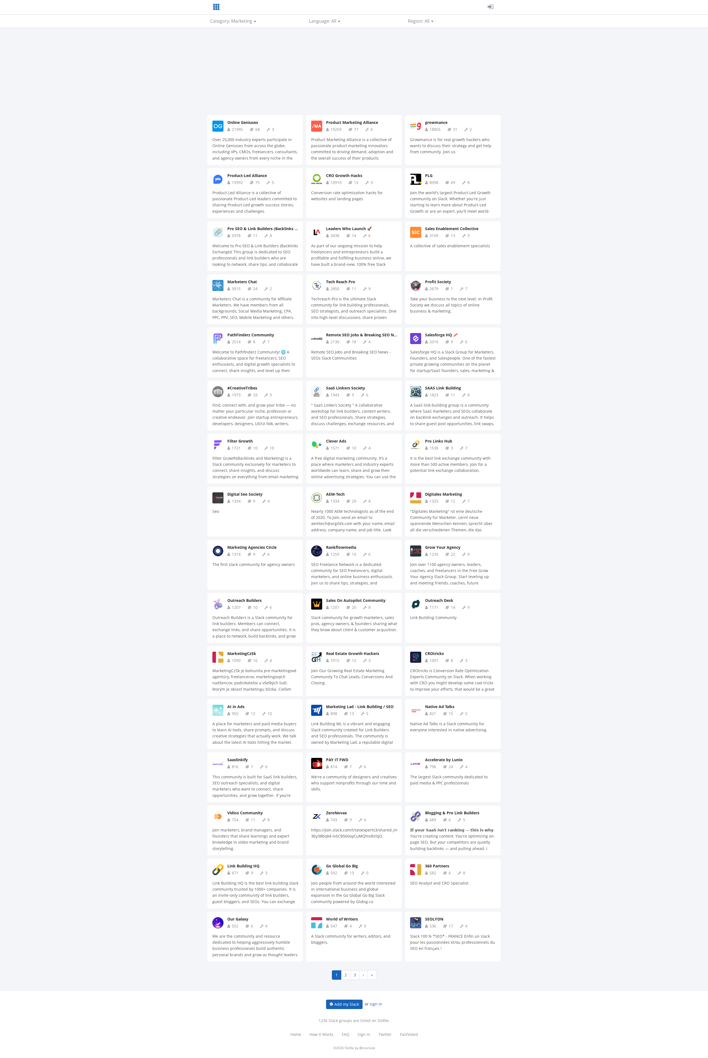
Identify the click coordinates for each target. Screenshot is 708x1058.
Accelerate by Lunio (444, 759)
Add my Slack (346, 1004)
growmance (436, 122)
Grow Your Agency (442, 547)
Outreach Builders (244, 600)
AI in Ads (235, 706)
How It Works (321, 1034)
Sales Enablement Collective (451, 228)
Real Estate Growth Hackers (352, 653)
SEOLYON (434, 919)
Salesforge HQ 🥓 (441, 334)
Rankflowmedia (341, 547)
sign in (376, 1004)
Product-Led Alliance (247, 175)
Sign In (364, 1034)
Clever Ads (336, 441)
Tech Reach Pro (340, 281)
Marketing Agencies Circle (252, 547)
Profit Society (438, 281)
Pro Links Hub (438, 441)
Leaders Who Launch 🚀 (349, 228)
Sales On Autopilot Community (356, 600)
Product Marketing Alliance (352, 122)
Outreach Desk (439, 600)
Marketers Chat (242, 281)
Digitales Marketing (443, 494)
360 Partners (437, 866)
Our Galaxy (237, 919)
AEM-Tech (335, 494)
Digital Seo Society (244, 494)
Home (295, 1034)
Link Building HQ (243, 866)
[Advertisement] (354, 73)
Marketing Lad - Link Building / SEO (360, 706)
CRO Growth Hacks (344, 175)
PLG (429, 175)
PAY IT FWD (337, 759)
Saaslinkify (237, 759)
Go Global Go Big (342, 866)
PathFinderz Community (250, 334)
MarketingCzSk (241, 653)
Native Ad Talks (439, 706)
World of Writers (342, 919)
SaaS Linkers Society (345, 388)
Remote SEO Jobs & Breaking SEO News (363, 334)
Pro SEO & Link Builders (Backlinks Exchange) (270, 228)
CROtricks (434, 653)
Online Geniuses (242, 122)
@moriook (367, 1048)
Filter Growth (240, 441)
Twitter (385, 1034)
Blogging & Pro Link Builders (452, 812)
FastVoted (409, 1034)
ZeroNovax (336, 812)
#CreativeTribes (242, 388)
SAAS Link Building (443, 388)
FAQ (345, 1034)
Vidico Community (245, 812)
